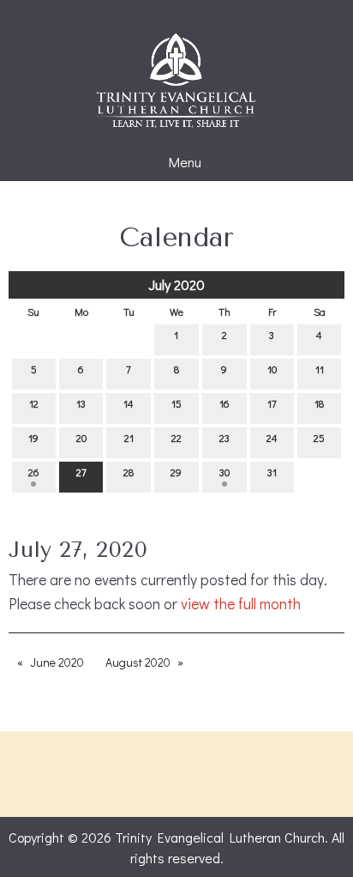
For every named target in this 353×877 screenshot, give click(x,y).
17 (272, 403)
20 (81, 438)
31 (272, 472)
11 (319, 369)
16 (224, 403)
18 (319, 403)
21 (129, 438)
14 (128, 403)
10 (272, 369)
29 (176, 472)
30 (224, 472)
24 (272, 438)
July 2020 (176, 284)
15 (176, 403)
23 (224, 438)
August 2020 (138, 662)
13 (81, 403)
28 (128, 472)
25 (319, 438)
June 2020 (57, 662)
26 (33, 472)
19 (33, 438)
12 (34, 403)
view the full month (241, 604)
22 (176, 438)
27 (81, 472)
